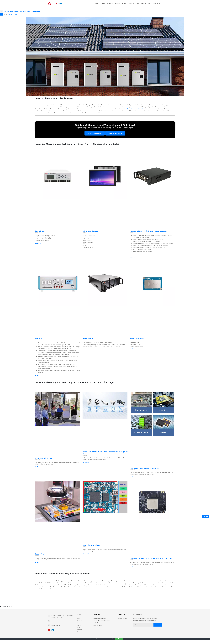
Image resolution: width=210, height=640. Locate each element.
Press (16, 14)
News (137, 3)
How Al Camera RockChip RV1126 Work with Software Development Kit (105, 453)
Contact (143, 3)
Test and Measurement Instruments (102, 621)
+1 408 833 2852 (55, 621)
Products (102, 3)
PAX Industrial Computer (91, 231)
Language (157, 3)
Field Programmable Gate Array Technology (144, 468)
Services (117, 3)
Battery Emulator (40, 231)
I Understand (119, 639)
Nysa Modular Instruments (130, 109)
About (124, 3)
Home (96, 3)
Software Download (122, 618)
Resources (131, 3)
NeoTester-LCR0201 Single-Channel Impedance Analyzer (148, 231)
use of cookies (110, 639)
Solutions (110, 3)
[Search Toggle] (149, 4)
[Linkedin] (52, 630)
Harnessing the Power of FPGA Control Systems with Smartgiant (151, 558)
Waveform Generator (137, 338)
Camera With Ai (40, 554)
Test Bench (38, 338)
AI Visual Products (142, 109)
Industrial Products (98, 625)
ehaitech (10, 14)
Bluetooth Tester (88, 338)
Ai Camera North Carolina (43, 458)
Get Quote (205, 516)
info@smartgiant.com (56, 625)
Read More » (38, 243)
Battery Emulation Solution (91, 545)
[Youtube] (49, 630)
